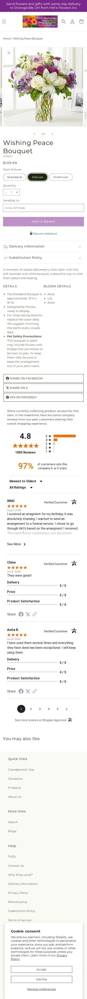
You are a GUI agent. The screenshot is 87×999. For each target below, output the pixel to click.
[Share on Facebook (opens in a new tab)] (21, 615)
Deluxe (37, 177)
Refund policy (18, 902)
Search (13, 822)
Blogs (12, 831)
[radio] (63, 436)
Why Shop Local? (20, 875)
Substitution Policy (21, 911)
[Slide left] (34, 134)
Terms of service (19, 920)
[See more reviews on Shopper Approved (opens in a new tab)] (34, 614)
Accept (42, 969)
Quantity (9, 185)
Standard (14, 177)
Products (14, 788)
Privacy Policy (18, 893)
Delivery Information (23, 884)
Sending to (17, 200)
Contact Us (16, 866)
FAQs (12, 856)
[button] (63, 21)
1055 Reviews (29, 452)
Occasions (15, 778)
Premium (60, 177)
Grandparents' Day (21, 769)
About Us (14, 797)
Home (7, 38)
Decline (41, 979)
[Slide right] (52, 134)
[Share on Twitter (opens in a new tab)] (27, 614)
